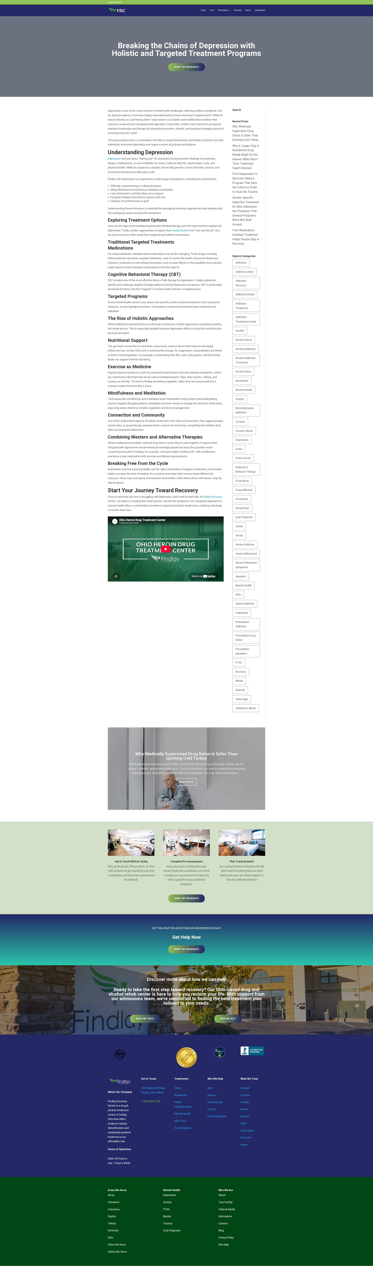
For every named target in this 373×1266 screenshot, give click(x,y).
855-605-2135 (115, 2)
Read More (186, 782)
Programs (222, 10)
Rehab (239, 680)
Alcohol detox (243, 371)
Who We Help (228, 1018)
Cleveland (113, 1202)
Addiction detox (244, 271)
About (248, 10)
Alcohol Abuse (243, 339)
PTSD (238, 662)
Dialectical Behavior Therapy (245, 469)
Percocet (246, 1137)
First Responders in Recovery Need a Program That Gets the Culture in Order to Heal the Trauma (244, 182)
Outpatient (241, 612)
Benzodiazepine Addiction (244, 410)
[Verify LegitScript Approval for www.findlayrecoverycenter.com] (219, 1057)
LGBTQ (211, 1109)
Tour (212, 10)
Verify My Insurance (186, 67)
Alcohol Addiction (245, 348)
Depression (114, 158)
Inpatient (240, 576)
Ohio (238, 594)
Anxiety (239, 398)
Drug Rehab (242, 508)
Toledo (112, 1223)
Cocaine (240, 421)
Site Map (224, 1244)
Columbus (114, 1209)
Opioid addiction (244, 603)
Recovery (240, 671)
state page (241, 699)
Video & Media (227, 1209)
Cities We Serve (117, 1244)
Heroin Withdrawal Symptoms (246, 565)
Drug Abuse (242, 480)
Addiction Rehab (244, 294)
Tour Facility (226, 1202)
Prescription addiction (242, 624)
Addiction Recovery (240, 283)
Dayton (112, 1216)
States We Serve (117, 1251)
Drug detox (241, 498)
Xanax (244, 1144)
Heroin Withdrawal (246, 553)
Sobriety (240, 689)
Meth (244, 1123)
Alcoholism (241, 380)
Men (210, 1088)
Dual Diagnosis (244, 517)
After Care (180, 1120)
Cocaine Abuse (244, 430)
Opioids (245, 1102)
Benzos (245, 1116)
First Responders (217, 1116)
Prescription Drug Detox (245, 638)
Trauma (167, 1223)
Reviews (238, 10)
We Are (228, 1190)
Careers (223, 1223)
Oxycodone (247, 1130)
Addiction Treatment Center (245, 319)
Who (221, 1190)
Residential (180, 1095)
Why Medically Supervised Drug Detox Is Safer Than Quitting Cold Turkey (186, 756)
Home (203, 10)
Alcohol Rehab (243, 389)
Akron (111, 1195)
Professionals (215, 1102)
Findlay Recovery (212, 496)
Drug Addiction (244, 489)
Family (239, 526)
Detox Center (243, 458)
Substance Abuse (245, 708)
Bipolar (167, 1216)
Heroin (239, 535)
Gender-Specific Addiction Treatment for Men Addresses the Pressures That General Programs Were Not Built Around (245, 211)
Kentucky (113, 1230)
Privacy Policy (226, 1237)
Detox (238, 448)
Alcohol (239, 330)
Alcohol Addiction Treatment (245, 360)
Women (212, 1095)
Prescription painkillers (242, 651)
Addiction (240, 262)
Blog (221, 1230)
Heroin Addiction (245, 544)
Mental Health (243, 585)
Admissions (260, 10)
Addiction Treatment (241, 306)
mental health (179, 230)
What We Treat (145, 1018)
